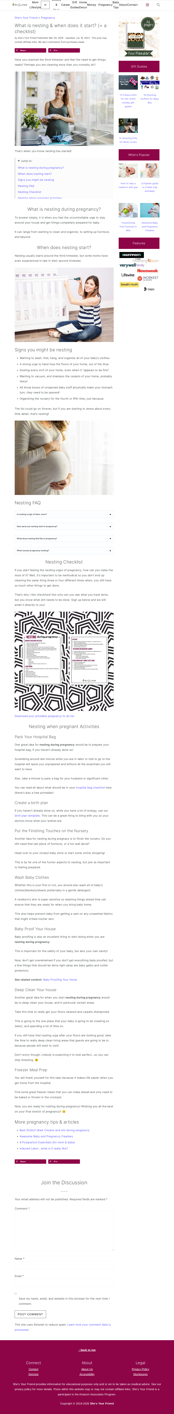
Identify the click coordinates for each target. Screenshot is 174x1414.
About (123, 4)
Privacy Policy (140, 1369)
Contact (132, 4)
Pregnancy (105, 4)
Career (65, 4)
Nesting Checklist (29, 192)
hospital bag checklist (90, 787)
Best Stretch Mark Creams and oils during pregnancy (55, 1130)
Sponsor (33, 1374)
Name (20, 1258)
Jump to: (26, 161)
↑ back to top (87, 1349)
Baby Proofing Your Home (60, 979)
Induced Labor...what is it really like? (44, 1148)
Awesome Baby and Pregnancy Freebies (46, 1136)
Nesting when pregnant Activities (40, 198)
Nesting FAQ (26, 186)
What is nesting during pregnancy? (41, 167)
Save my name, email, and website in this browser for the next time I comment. (64, 1301)
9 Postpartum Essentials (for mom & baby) (47, 1142)
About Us (87, 1369)
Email (19, 1276)
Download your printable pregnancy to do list (44, 716)
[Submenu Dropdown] (45, 5)
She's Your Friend (26, 17)
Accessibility (87, 1374)
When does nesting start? (35, 173)
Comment (22, 1208)
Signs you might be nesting (36, 179)
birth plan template (27, 815)
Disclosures (140, 1374)
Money (91, 4)
